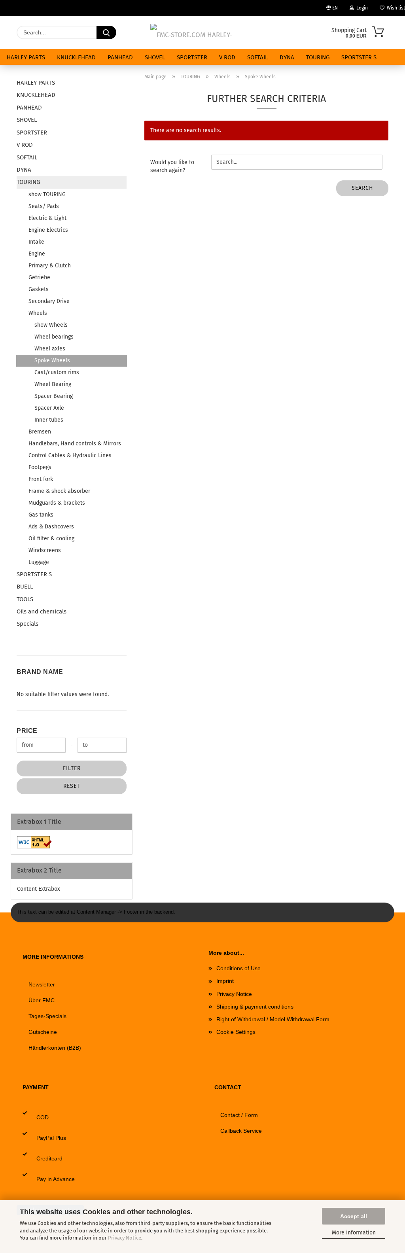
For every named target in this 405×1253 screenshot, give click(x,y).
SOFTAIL (257, 57)
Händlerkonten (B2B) (54, 1048)
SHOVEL (155, 57)
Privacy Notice (124, 1238)
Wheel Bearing (52, 384)
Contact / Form (239, 1115)
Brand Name (40, 671)
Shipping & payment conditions (254, 1006)
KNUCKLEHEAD (76, 57)
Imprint (225, 981)
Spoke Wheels (52, 360)
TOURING (317, 57)
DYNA (287, 57)
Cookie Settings (235, 1032)
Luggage (38, 562)
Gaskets (38, 289)
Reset (71, 786)
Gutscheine (42, 1032)
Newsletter (41, 984)
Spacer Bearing (53, 396)
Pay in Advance (55, 1179)
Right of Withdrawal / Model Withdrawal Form (272, 1019)
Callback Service (241, 1131)
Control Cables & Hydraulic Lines (70, 455)
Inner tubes (48, 419)
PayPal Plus (51, 1138)
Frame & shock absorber (59, 491)
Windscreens (44, 550)
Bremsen (39, 431)
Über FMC (41, 1000)
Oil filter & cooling (51, 538)
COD (42, 1117)
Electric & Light (47, 218)
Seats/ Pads (43, 206)
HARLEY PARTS (26, 57)
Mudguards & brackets (56, 503)
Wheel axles (49, 348)
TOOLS (25, 599)
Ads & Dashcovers (51, 526)
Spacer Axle (49, 408)
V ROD (227, 57)
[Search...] (106, 32)
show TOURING (47, 194)
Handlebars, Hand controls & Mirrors (74, 443)
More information (354, 1232)
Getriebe (39, 277)
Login (361, 8)
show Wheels (51, 325)
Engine (36, 253)
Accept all (353, 1216)
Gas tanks (40, 514)
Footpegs (39, 467)
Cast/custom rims (56, 372)
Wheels (37, 313)
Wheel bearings (54, 336)
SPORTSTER (192, 57)
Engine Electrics (48, 230)
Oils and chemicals (41, 611)
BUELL (25, 586)
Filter (72, 768)
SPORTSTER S (359, 57)
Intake (36, 241)
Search (362, 188)
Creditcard (49, 1158)
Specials (27, 623)
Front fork (40, 479)
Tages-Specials (47, 1016)
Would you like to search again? (172, 166)
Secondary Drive (49, 301)
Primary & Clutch (49, 265)
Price (27, 730)
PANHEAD (120, 57)
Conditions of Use (238, 968)
